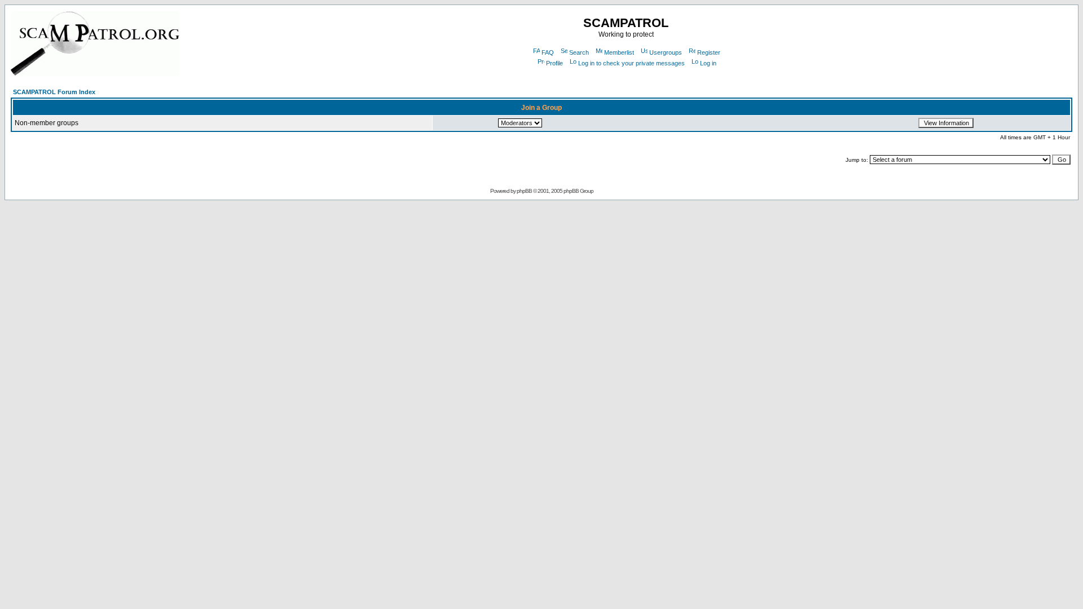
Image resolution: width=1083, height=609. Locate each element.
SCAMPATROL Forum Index (54, 92)
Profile (554, 63)
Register (708, 52)
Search (579, 52)
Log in (708, 63)
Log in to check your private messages (631, 63)
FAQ (548, 52)
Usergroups (665, 52)
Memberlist (619, 52)
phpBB (524, 191)
